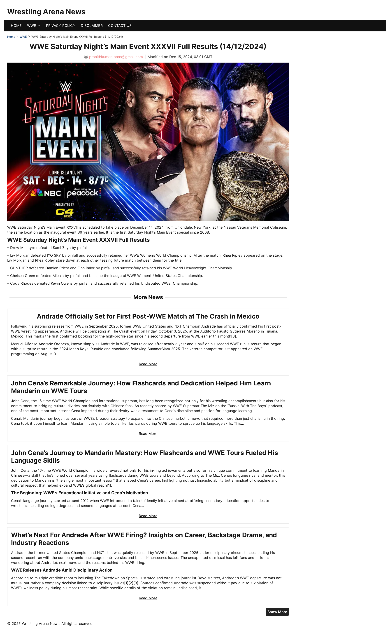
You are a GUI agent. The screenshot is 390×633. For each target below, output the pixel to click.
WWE (31, 25)
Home (11, 36)
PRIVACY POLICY (60, 25)
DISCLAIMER (92, 25)
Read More (148, 364)
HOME (16, 25)
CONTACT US (120, 25)
